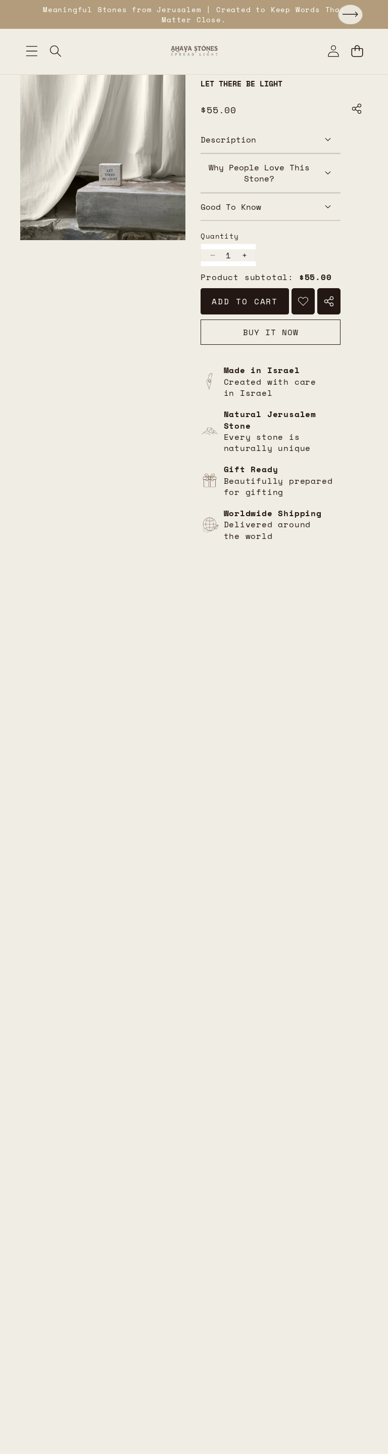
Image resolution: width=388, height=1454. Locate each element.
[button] (350, 15)
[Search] (55, 50)
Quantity (219, 236)
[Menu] (31, 50)
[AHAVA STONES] (194, 51)
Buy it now (271, 332)
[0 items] (357, 50)
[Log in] (333, 50)
